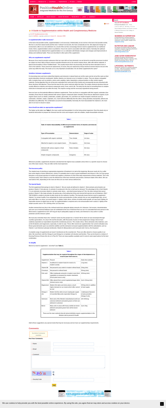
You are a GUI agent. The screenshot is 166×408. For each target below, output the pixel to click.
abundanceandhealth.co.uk (123, 71)
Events (33, 2)
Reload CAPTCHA (53, 372)
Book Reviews (63, 17)
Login (134, 2)
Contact (92, 17)
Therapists (62, 2)
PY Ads (72, 2)
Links (84, 17)
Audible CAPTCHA (53, 374)
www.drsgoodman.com (122, 51)
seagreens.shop (119, 41)
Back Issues (51, 17)
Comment (36, 354)
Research (75, 17)
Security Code (37, 379)
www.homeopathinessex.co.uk (124, 61)
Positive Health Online (51, 9)
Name (35, 343)
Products (42, 2)
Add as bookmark (30, 31)
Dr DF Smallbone (123, 22)
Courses (52, 2)
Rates (79, 2)
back (107, 23)
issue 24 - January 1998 (58, 36)
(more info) (39, 34)
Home (32, 17)
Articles (40, 17)
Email (34, 349)
